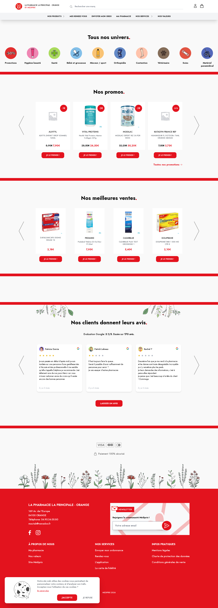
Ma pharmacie (123, 16)
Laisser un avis (109, 403)
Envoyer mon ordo (102, 16)
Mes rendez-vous (78, 16)
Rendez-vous (102, 556)
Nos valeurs (164, 16)
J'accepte (67, 597)
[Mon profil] (195, 6)
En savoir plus (43, 591)
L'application (102, 562)
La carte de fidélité (105, 568)
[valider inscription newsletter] (166, 525)
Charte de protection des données (171, 556)
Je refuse (88, 597)
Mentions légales (161, 550)
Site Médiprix (35, 562)
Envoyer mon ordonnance (109, 550)
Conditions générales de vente (168, 562)
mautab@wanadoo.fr (39, 523)
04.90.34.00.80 (49, 519)
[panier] (202, 6)
